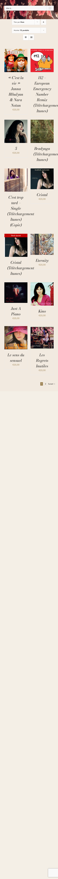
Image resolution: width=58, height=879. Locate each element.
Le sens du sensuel (16, 357)
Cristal (42, 194)
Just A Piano (16, 311)
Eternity (42, 260)
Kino (42, 311)
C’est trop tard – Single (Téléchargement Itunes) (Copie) (20, 211)
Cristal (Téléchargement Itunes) (20, 268)
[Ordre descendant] (43, 22)
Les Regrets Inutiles (42, 360)
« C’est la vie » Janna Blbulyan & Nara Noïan (16, 91)
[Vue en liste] (31, 37)
